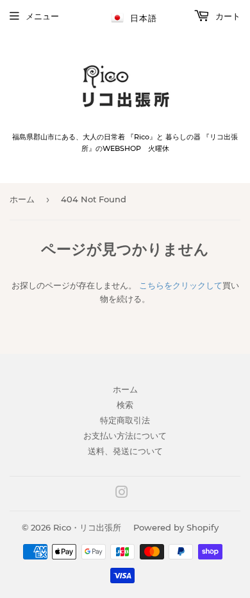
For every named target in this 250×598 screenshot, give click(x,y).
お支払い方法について (125, 435)
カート (226, 16)
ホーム (22, 199)
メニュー (42, 16)
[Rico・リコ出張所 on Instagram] (121, 494)
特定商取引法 (125, 420)
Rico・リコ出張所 (87, 527)
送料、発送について (125, 451)
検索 (125, 405)
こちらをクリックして (180, 285)
